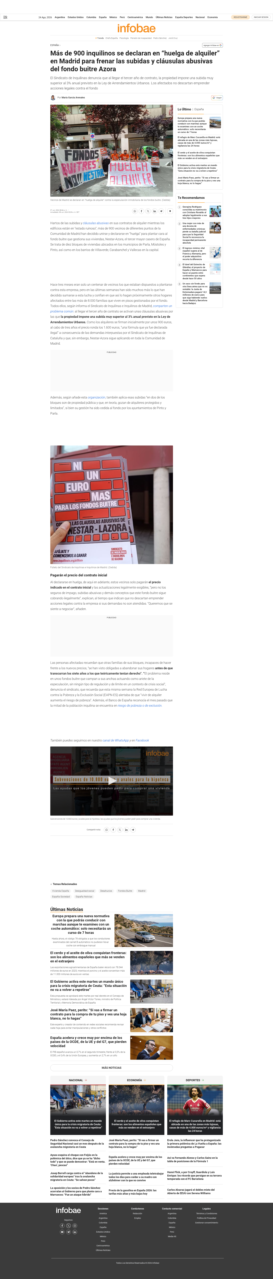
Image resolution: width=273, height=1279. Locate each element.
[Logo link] (136, 28)
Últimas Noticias (164, 17)
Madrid (141, 891)
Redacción (137, 1213)
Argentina (60, 17)
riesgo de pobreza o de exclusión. (140, 705)
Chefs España (111, 38)
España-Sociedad (61, 896)
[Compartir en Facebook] (141, 211)
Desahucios (106, 891)
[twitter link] (68, 1225)
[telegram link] (68, 1232)
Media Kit (172, 1236)
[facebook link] (62, 1225)
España (103, 17)
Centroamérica (135, 17)
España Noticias (84, 896)
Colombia (91, 17)
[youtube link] (62, 1232)
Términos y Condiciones (206, 1213)
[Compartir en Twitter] (148, 211)
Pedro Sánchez (160, 38)
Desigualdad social (84, 891)
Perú (122, 17)
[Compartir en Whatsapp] (135, 211)
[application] (111, 781)
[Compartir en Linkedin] (154, 211)
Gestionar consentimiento (206, 1223)
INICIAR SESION (261, 17)
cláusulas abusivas (96, 223)
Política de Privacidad (206, 1218)
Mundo (149, 17)
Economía (213, 17)
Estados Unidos (76, 17)
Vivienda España (60, 891)
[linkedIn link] (75, 1232)
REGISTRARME (240, 17)
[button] (5, 17)
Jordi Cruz (173, 38)
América (103, 1213)
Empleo (137, 1218)
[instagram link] (75, 1225)
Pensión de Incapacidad (141, 38)
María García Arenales (73, 97)
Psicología (124, 38)
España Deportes (184, 17)
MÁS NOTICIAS (111, 1067)
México (113, 17)
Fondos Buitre (125, 891)
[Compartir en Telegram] (161, 211)
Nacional (200, 17)
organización (96, 397)
